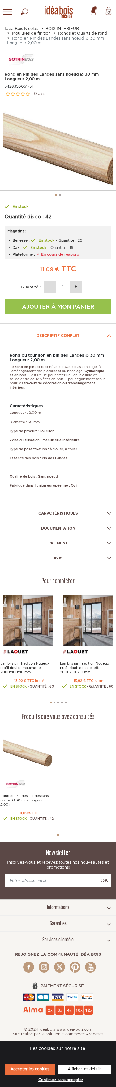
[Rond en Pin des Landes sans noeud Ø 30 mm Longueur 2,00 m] (28, 752)
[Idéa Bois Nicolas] (58, 10)
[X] (59, 967)
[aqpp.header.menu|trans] (7, 12)
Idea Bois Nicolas (21, 28)
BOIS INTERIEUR (62, 28)
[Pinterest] (75, 967)
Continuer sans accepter (60, 1080)
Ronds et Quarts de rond (82, 33)
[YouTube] (90, 967)
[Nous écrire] (93, 9)
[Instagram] (44, 967)
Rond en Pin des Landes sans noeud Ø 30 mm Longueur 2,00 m (24, 800)
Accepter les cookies (30, 1068)
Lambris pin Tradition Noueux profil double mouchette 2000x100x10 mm (24, 667)
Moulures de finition (31, 33)
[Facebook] (28, 967)
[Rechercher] (24, 10)
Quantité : (31, 287)
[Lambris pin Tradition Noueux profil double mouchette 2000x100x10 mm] (28, 620)
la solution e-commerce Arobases (72, 1034)
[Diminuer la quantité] (50, 287)
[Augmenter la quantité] (76, 287)
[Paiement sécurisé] (58, 997)
